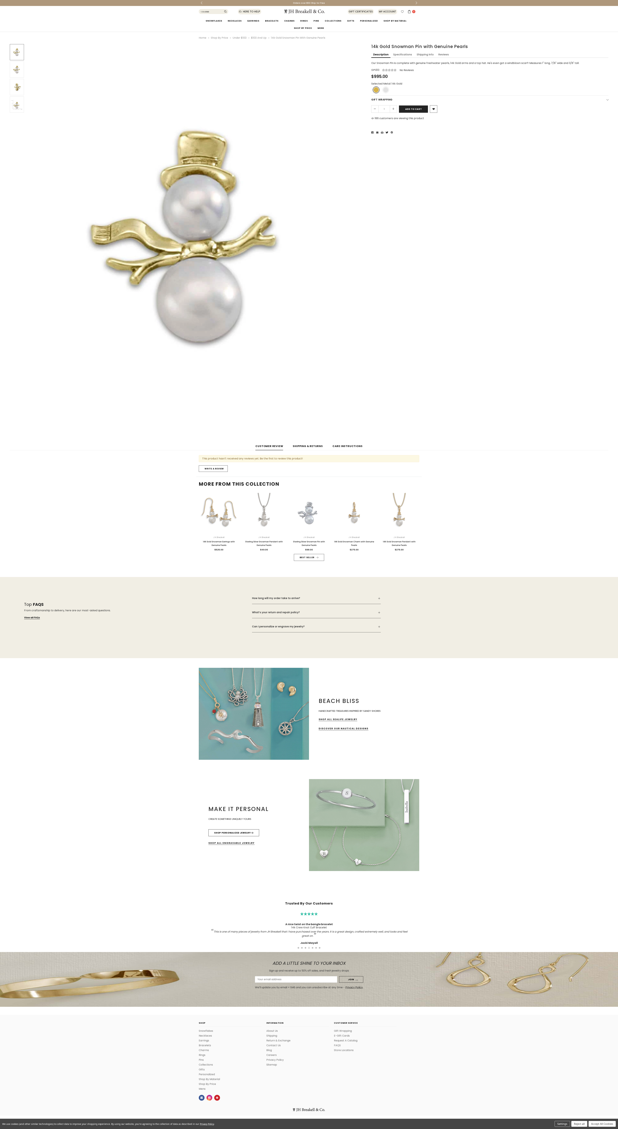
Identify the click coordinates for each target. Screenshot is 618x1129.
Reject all (579, 1124)
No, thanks (339, 581)
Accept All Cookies (602, 1124)
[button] (377, 530)
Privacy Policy (207, 1123)
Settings (562, 1124)
